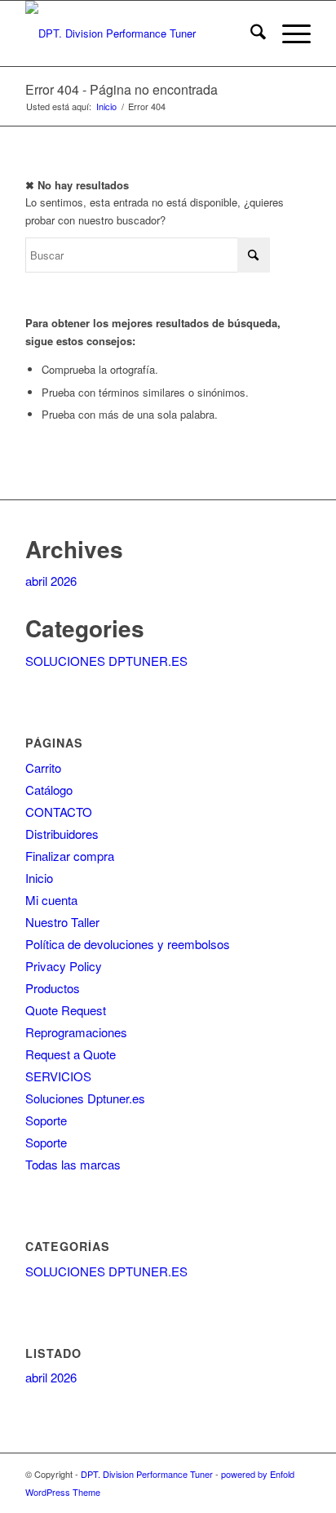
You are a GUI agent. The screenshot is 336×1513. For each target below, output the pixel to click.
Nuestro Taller (62, 921)
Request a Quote (70, 1054)
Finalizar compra (69, 855)
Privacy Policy (63, 965)
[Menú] (288, 33)
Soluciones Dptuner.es (85, 1098)
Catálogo (49, 789)
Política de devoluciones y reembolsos (127, 943)
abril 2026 (51, 580)
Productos (52, 987)
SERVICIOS (58, 1076)
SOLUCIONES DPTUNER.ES (106, 660)
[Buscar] (250, 33)
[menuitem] (250, 33)
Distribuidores (62, 833)
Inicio (39, 877)
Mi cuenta (51, 899)
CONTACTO (58, 811)
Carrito (43, 767)
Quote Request (65, 1009)
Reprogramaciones (76, 1031)
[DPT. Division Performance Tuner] (139, 33)
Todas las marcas (73, 1164)
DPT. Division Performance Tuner (147, 1473)
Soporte (46, 1120)
